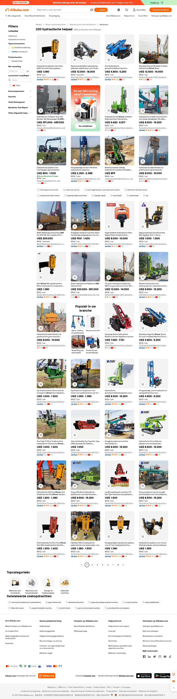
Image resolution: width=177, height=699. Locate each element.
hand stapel (117, 195)
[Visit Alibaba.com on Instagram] (159, 656)
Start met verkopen (150, 631)
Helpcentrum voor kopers (118, 626)
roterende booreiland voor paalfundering (26, 602)
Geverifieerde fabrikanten (84, 626)
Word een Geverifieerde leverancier (157, 641)
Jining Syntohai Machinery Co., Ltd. (119, 179)
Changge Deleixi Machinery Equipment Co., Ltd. (119, 77)
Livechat (111, 631)
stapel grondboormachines (77, 195)
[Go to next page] (123, 565)
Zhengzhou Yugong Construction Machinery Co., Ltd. (153, 128)
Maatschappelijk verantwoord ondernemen (17, 637)
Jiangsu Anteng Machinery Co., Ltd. (51, 128)
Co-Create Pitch (11, 631)
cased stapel (133, 195)
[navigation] (20, 295)
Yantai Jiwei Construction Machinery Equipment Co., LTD (51, 77)
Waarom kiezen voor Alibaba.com (18, 626)
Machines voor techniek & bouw (82, 24)
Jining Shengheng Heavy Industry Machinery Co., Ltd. (119, 128)
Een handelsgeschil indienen (119, 636)
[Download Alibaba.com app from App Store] (144, 675)
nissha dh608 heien (152, 602)
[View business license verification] (112, 695)
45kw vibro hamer (17, 608)
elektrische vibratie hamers (137, 190)
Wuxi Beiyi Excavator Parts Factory (118, 244)
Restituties (112, 641)
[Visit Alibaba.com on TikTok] (170, 656)
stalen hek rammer (73, 190)
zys (147, 195)
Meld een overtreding (117, 653)
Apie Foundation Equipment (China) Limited (153, 179)
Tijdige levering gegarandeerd (51, 636)
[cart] (127, 10)
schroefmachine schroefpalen (118, 608)
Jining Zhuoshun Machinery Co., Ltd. (85, 179)
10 (118, 565)
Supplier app (89, 676)
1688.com (62, 687)
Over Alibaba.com (12, 621)
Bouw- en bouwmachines (55, 24)
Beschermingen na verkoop (51, 641)
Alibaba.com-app (126, 676)
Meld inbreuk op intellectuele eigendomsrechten (120, 647)
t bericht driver (64, 608)
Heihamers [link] (103, 24)
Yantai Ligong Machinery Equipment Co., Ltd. (153, 244)
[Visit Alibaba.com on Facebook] (144, 656)
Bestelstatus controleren (153, 636)
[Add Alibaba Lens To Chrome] (46, 675)
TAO (108, 687)
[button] (91, 9)
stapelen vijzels (99, 195)
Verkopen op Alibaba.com (153, 626)
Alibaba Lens (10, 676)
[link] (173, 674)
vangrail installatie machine (41, 608)
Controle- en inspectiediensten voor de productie (52, 647)
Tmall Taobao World (76, 687)
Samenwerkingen (150, 646)
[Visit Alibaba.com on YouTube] (165, 656)
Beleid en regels (46, 653)
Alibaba (39, 24)
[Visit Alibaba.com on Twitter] (154, 656)
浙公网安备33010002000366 (131, 695)
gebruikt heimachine (76, 602)
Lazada (88, 687)
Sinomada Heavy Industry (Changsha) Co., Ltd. (85, 77)
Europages (126, 687)
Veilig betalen (45, 626)
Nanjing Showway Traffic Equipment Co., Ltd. (153, 77)
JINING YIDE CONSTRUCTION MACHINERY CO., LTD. (85, 244)
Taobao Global (99, 687)
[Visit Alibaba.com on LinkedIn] (149, 656)
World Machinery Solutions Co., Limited (51, 244)
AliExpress (51, 687)
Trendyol (116, 687)
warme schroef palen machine (89, 608)
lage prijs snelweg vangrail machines (104, 602)
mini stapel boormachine (49, 190)
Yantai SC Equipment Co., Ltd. (48, 181)
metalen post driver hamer (50, 195)
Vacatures (9, 643)
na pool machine (131, 602)
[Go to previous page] (81, 565)
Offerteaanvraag (80, 631)
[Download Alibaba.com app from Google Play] (163, 675)
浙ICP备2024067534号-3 (154, 695)
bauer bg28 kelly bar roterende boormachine (103, 190)
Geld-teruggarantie (47, 631)
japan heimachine (54, 602)
